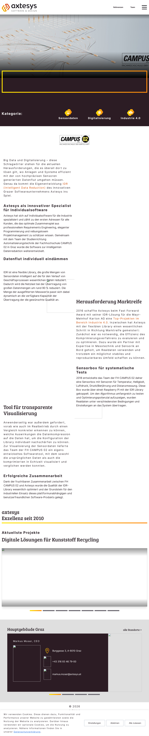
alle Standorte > (132, 630)
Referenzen (118, 7)
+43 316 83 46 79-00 (64, 661)
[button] (144, 577)
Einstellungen (94, 723)
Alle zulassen (135, 723)
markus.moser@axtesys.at (66, 674)
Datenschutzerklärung (27, 731)
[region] (74, 723)
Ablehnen (114, 723)
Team (132, 7)
